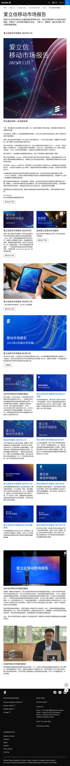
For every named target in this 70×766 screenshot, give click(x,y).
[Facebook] (54, 692)
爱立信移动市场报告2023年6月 (50, 440)
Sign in (61, 2)
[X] (60, 692)
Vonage (6, 712)
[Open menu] (67, 2)
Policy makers (7, 749)
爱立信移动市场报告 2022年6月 (50, 483)
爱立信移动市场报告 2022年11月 (18, 483)
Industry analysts (8, 736)
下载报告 (8, 365)
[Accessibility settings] (66, 685)
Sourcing (6, 752)
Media (5, 742)
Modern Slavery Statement (11, 760)
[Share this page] (66, 690)
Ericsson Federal (8, 705)
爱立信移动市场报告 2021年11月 (51, 525)
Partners (6, 746)
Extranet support (41, 702)
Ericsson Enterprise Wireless (12, 702)
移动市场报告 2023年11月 (15, 440)
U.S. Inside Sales (46, 721)
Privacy (23, 760)
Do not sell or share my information (14, 762)
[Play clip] (51, 219)
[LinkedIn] (65, 692)
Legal (29, 760)
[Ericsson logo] (6, 2)
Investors (6, 739)
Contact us (39, 706)
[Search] (49, 2)
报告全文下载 (9, 202)
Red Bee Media (8, 709)
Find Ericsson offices (42, 726)
